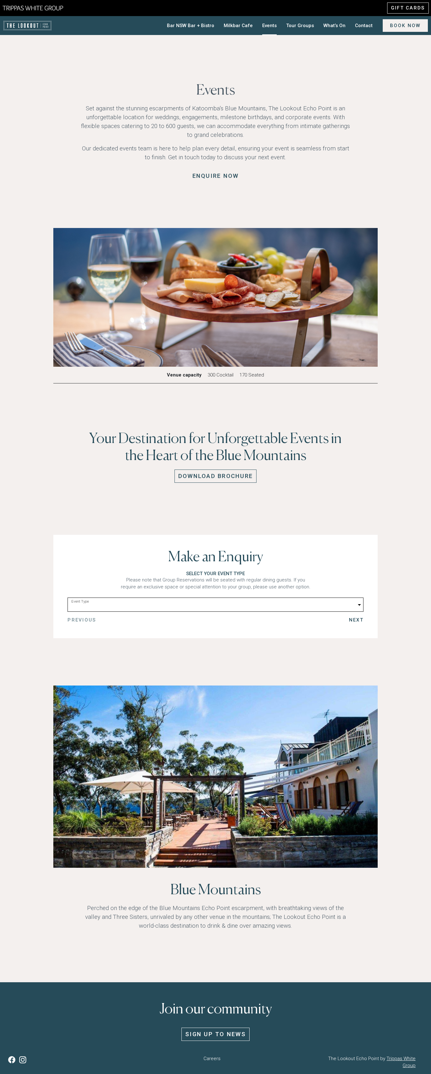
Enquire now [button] (215, 175)
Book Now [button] (405, 25)
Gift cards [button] (408, 8)
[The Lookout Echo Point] (38, 7)
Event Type (80, 601)
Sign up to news (215, 1034)
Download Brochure (215, 476)
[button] (13, 1060)
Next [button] (356, 620)
